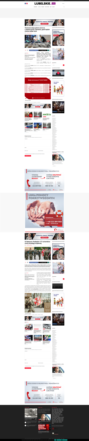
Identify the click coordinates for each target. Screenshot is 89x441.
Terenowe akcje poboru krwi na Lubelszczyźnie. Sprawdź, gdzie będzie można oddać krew (29, 279)
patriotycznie (38, 102)
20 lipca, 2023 (26, 344)
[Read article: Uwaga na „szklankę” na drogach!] (47, 125)
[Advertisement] (44, 13)
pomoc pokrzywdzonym (54, 417)
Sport (51, 6)
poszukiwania (59, 417)
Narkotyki (61, 412)
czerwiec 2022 (53, 146)
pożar (52, 418)
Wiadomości (26, 0)
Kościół (53, 411)
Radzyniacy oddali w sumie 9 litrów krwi (29, 274)
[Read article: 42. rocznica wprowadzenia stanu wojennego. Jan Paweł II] (31, 412)
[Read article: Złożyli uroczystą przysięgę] (38, 338)
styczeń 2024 (53, 127)
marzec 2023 (53, 137)
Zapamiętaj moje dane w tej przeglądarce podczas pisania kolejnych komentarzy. (35, 153)
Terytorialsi (59, 419)
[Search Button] (63, 65)
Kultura (39, 6)
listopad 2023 (53, 129)
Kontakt (40, 0)
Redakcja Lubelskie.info (55, 153)
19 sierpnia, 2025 (60, 153)
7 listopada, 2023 (36, 333)
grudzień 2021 (53, 149)
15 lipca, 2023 (35, 342)
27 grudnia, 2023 (35, 131)
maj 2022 (53, 147)
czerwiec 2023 (53, 134)
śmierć (53, 423)
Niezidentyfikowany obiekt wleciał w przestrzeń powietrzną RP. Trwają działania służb (29, 130)
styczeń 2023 (53, 139)
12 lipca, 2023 (34, 245)
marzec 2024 (53, 125)
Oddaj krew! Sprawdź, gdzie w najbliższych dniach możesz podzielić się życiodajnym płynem (46, 342)
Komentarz (26, 138)
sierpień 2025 (53, 330)
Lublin (52, 412)
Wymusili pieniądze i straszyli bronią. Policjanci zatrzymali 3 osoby (32, 422)
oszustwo (53, 413)
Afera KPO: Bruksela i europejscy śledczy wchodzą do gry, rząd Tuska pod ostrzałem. (43, 431)
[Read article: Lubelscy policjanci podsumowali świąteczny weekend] (38, 125)
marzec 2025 (53, 123)
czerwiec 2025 (53, 332)
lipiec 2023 (53, 133)
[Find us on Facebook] (25, 3)
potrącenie (62, 417)
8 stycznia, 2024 (26, 121)
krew (32, 102)
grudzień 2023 (53, 128)
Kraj (53, 367)
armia (27, 314)
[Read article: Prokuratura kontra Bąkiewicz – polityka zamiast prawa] (58, 157)
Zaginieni (35, 0)
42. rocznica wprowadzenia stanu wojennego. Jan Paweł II (29, 419)
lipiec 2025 (53, 331)
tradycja (62, 419)
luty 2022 (53, 148)
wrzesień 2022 (54, 143)
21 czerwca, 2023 (45, 344)
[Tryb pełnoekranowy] (63, 75)
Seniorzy (33, 0)
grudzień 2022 (53, 140)
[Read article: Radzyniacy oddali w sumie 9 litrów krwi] (29, 327)
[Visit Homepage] (45, 3)
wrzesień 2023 (54, 131)
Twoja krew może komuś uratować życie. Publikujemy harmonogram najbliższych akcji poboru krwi (30, 56)
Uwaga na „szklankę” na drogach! (46, 129)
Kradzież (55, 411)
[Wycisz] (62, 75)
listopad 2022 (53, 141)
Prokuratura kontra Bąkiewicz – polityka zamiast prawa (58, 152)
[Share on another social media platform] (50, 50)
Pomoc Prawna (47, 6)
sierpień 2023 (53, 132)
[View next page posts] (30, 61)
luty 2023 (53, 138)
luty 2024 (53, 126)
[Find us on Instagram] (27, 3)
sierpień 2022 (53, 144)
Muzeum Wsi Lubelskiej (56, 412)
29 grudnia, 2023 (26, 132)
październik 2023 (54, 130)
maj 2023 (53, 135)
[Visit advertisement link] (44, 23)
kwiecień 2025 (53, 122)
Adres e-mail (26, 150)
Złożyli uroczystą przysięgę (37, 341)
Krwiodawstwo (35, 102)
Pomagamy (31, 0)
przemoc (55, 418)
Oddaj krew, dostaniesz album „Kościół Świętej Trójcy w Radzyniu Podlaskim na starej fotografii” (29, 277)
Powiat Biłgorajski (36, 116)
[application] (58, 73)
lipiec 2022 (53, 145)
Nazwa (26, 147)
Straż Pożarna (53, 419)
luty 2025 (53, 124)
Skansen (62, 418)
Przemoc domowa (58, 418)
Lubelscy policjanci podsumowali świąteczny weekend (37, 130)
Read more (54, 378)
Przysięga (33, 314)
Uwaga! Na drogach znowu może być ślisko (30, 57)
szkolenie (36, 314)
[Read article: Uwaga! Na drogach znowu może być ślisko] (38, 114)
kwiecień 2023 (53, 136)
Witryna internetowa (40, 150)
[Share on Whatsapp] (48, 50)
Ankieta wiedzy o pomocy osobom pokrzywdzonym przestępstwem (29, 59)
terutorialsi (39, 314)
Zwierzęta (38, 0)
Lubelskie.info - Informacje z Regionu (42, 412)
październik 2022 (54, 142)
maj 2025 (53, 121)
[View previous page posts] (29, 61)
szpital (56, 419)
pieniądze (59, 413)
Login (63, 3)
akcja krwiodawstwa (28, 102)
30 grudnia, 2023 (45, 120)
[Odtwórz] (53, 75)
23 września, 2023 (45, 333)
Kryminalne (28, 0)
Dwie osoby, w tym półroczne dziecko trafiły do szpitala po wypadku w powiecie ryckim (32, 425)
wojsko (42, 314)
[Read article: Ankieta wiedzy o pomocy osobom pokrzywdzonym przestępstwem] (47, 114)
